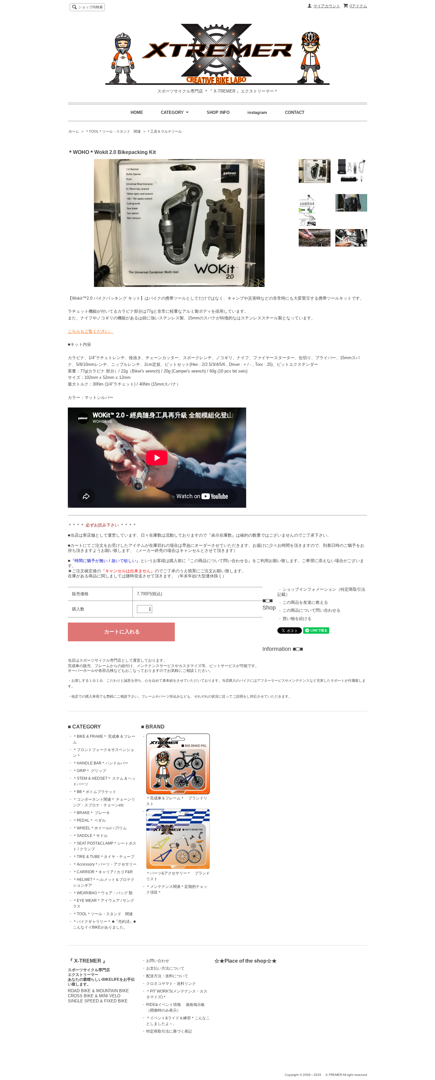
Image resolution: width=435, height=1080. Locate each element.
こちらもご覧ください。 (90, 331)
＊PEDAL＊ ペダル (89, 820)
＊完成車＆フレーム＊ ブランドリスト (176, 801)
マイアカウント (326, 6)
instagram (257, 112)
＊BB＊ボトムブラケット (94, 792)
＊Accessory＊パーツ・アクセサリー (105, 864)
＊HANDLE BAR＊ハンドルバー (100, 763)
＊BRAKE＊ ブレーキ (91, 813)
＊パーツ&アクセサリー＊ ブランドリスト (178, 876)
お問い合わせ (157, 960)
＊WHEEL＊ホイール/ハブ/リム (100, 828)
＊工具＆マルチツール (164, 131)
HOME (137, 112)
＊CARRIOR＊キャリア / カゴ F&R (103, 872)
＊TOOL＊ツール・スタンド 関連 (113, 131)
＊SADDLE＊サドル (90, 835)
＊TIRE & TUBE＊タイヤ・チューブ (103, 856)
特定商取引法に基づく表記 (169, 1031)
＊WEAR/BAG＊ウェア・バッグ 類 (102, 893)
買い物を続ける (296, 618)
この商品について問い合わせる (311, 610)
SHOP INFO (218, 112)
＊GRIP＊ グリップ (89, 771)
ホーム (73, 131)
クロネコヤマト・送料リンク (171, 983)
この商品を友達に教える (305, 602)
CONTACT (294, 112)
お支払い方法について (165, 968)
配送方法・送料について (167, 976)
